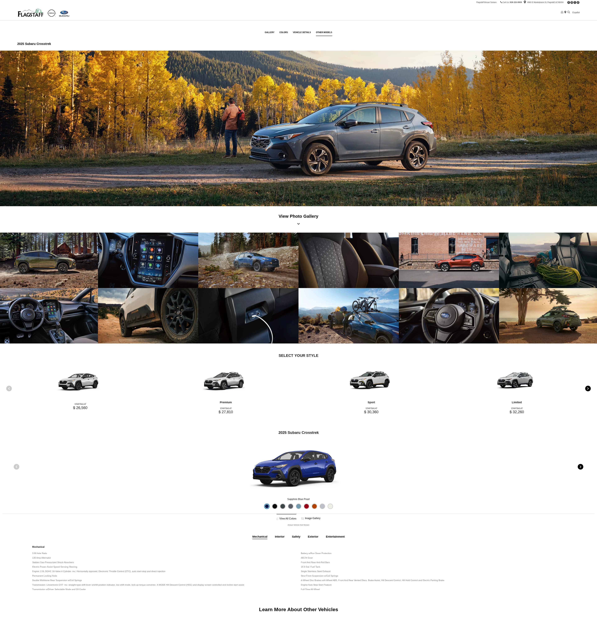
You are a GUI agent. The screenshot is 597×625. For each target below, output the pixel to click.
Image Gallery (312, 518)
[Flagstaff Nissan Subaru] (44, 12)
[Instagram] (571, 2)
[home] (562, 12)
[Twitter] (575, 2)
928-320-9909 (516, 2)
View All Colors (287, 518)
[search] (568, 12)
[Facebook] (568, 2)
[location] (525, 3)
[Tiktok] (578, 2)
